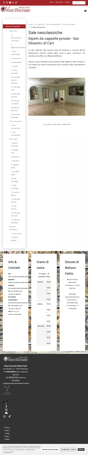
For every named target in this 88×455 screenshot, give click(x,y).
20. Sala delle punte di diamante (15, 80)
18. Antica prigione (14, 239)
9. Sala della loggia (15, 173)
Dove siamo (59, 2)
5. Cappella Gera (15, 151)
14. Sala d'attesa (14, 207)
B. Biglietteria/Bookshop (18, 46)
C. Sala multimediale (15, 53)
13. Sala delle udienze (15, 200)
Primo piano (13, 139)
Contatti (67, 2)
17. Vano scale (16, 233)
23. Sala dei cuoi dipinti (15, 102)
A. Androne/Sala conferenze (16, 38)
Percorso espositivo (53, 24)
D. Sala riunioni (16, 58)
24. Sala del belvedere (15, 109)
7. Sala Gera (15, 161)
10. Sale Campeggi (14, 180)
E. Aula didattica (16, 62)
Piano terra (13, 31)
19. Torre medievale (14, 71)
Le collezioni (39, 24)
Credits (7, 439)
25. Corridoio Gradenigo (15, 116)
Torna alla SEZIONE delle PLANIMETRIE (57, 124)
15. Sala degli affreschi (15, 214)
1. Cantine (14, 66)
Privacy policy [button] (30, 449)
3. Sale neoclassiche (15, 133)
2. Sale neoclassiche (15, 126)
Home (51, 2)
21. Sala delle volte (15, 88)
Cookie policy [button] (19, 449)
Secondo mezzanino (13, 228)
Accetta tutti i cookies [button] (68, 449)
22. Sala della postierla (15, 95)
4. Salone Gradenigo (14, 144)
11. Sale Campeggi (14, 186)
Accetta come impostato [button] (50, 449)
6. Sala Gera (15, 157)
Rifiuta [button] (81, 449)
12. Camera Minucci (15, 193)
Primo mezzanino (69, 24)
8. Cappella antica (15, 166)
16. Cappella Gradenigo (15, 221)
